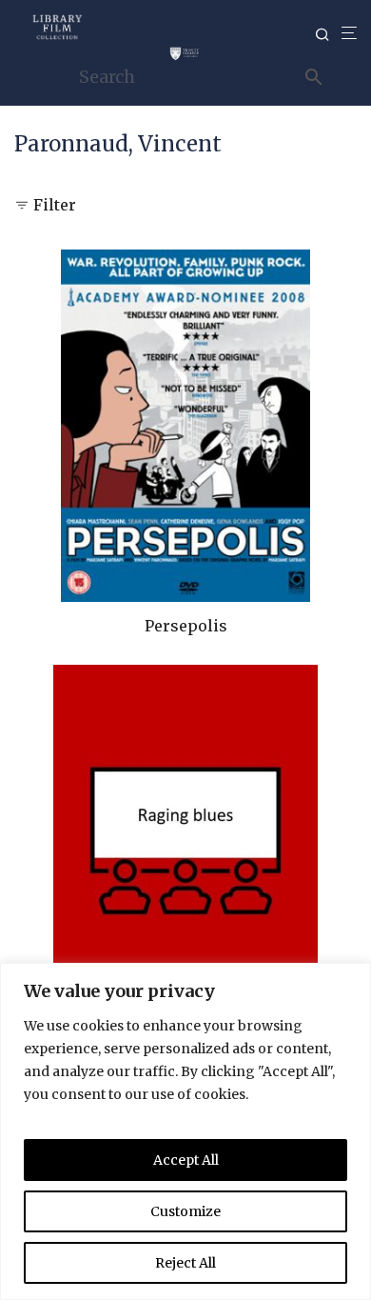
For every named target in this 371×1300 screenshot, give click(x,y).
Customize (185, 1211)
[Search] (328, 34)
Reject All (185, 1262)
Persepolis (186, 625)
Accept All (186, 1160)
